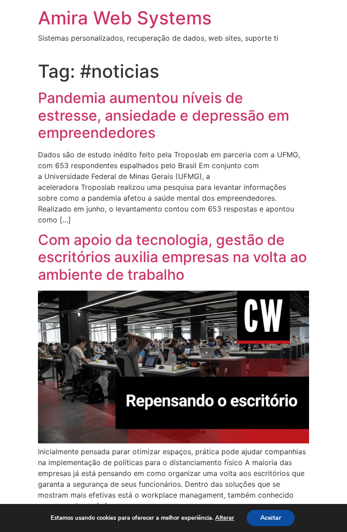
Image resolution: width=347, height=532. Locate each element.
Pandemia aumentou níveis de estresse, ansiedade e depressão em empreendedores (163, 115)
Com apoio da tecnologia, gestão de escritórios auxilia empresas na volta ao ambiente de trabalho (172, 257)
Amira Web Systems (124, 18)
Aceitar (270, 517)
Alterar (224, 518)
